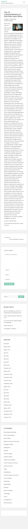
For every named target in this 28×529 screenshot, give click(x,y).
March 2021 (7, 365)
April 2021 (6, 362)
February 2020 (7, 405)
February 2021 (7, 368)
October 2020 (7, 380)
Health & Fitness (8, 456)
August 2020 (7, 386)
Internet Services (8, 466)
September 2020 (8, 383)
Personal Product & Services (11, 475)
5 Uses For (7, 237)
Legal (5, 469)
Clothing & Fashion (8, 444)
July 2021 (6, 353)
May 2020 (6, 395)
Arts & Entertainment (9, 435)
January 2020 (7, 408)
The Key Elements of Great (16, 239)
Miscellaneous (7, 472)
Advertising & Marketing (10, 432)
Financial (6, 450)
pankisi (4, 1)
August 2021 (7, 349)
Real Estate (7, 481)
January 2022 (7, 346)
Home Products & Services (11, 463)
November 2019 (8, 414)
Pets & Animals (7, 478)
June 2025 (6, 343)
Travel (5, 496)
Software (6, 487)
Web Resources (8, 502)
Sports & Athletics (8, 490)
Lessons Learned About (10, 221)
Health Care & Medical (9, 459)
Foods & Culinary (9, 20)
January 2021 (7, 371)
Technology (7, 493)
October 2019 (7, 417)
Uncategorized (7, 499)
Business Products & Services (11, 441)
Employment (7, 447)
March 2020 (7, 402)
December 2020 (8, 374)
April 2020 (6, 399)
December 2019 (8, 411)
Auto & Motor (7, 438)
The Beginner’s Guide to (10, 328)
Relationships (7, 484)
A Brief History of (8, 325)
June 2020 (6, 392)
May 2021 (6, 359)
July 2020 (6, 389)
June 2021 (6, 356)
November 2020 (8, 377)
